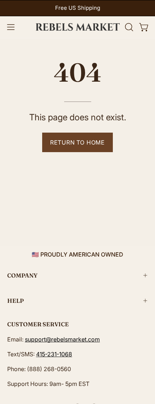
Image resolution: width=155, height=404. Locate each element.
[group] (77, 8)
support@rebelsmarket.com (62, 339)
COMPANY (22, 275)
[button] (128, 27)
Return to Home (77, 142)
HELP (15, 300)
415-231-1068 (54, 354)
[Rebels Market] (78, 27)
